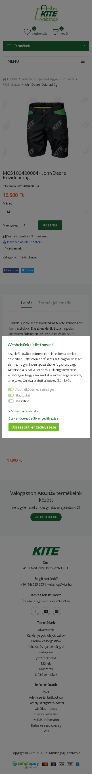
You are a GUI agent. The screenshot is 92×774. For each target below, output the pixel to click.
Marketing (22, 401)
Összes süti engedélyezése (33, 427)
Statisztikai (22, 395)
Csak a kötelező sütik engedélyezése (33, 418)
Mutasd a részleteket (25, 411)
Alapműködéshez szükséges (34, 389)
